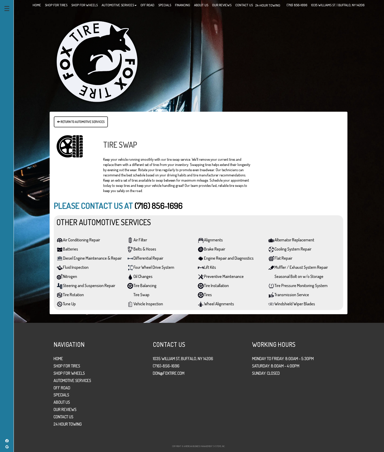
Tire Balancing (144, 285)
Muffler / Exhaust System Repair (301, 267)
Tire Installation (216, 285)
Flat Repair (283, 258)
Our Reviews (65, 409)
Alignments (213, 239)
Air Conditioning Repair (81, 239)
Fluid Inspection (76, 267)
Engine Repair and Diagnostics (229, 258)
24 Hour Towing (68, 424)
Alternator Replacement (294, 239)
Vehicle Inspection (148, 303)
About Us (62, 402)
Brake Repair (214, 249)
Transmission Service (292, 294)
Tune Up (69, 303)
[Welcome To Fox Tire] (97, 61)
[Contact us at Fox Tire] (282, 3)
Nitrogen (70, 276)
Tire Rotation (73, 294)
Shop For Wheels (69, 373)
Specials (61, 394)
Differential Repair (148, 258)
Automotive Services (72, 380)
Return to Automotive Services (82, 122)
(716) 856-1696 (159, 205)
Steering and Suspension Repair (89, 285)
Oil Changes (143, 276)
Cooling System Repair (293, 249)
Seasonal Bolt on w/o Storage (299, 276)
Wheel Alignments (219, 303)
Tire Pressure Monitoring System (301, 285)
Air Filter (140, 239)
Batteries (70, 249)
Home (58, 358)
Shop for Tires (67, 365)
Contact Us (63, 416)
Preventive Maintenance (224, 276)
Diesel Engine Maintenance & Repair (92, 258)
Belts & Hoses (144, 249)
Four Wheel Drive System (153, 267)
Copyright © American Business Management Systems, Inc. (198, 446)
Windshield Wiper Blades (295, 303)
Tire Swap (141, 294)
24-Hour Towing (267, 5)
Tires (208, 294)
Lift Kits (210, 267)
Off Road (62, 387)
